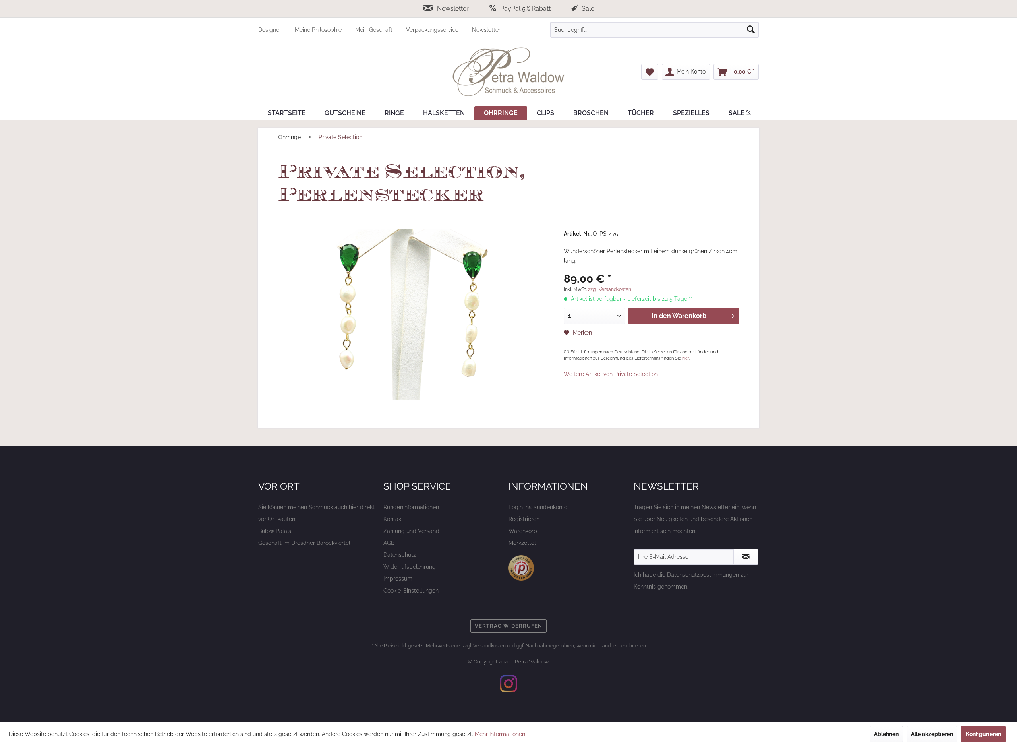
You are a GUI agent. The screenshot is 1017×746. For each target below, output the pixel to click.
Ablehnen (886, 734)
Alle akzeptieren (932, 734)
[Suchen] (751, 30)
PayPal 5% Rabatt (525, 8)
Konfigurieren (983, 734)
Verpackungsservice (433, 30)
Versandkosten (489, 646)
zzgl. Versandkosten (609, 289)
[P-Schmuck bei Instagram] (508, 683)
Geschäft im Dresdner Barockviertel (304, 543)
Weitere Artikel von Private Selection (611, 374)
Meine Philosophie (319, 30)
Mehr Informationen (500, 734)
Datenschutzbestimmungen (703, 575)
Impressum (397, 578)
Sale (587, 8)
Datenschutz (399, 555)
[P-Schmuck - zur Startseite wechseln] (508, 72)
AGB (388, 543)
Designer (270, 30)
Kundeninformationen (411, 507)
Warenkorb (522, 531)
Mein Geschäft (374, 30)
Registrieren (523, 519)
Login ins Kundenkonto (537, 507)
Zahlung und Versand (411, 531)
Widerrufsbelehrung (409, 567)
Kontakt (393, 519)
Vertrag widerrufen (508, 626)
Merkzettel (522, 543)
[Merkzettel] (649, 72)
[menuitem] (276, 30)
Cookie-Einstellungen (411, 590)
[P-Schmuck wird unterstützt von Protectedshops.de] (521, 568)
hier (685, 358)
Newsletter (452, 8)
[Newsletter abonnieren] (745, 557)
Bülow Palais (274, 531)
